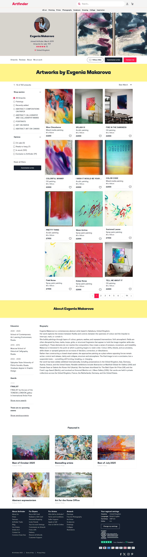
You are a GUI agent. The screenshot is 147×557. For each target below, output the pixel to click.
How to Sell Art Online (56, 525)
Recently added (22, 105)
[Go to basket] (132, 4)
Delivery (31, 532)
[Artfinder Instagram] (128, 554)
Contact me (130, 60)
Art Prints (70, 519)
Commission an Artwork (37, 527)
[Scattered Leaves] (119, 215)
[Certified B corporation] (109, 534)
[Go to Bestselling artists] (73, 451)
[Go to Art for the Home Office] (73, 488)
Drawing (85, 10)
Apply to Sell (52, 522)
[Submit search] (79, 3)
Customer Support (35, 537)
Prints (58, 10)
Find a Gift (32, 530)
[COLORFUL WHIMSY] (59, 164)
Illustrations (71, 530)
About (29, 60)
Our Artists (16, 527)
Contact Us (16, 532)
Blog (13, 525)
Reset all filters (20, 162)
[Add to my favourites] (70, 135)
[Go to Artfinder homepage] (20, 3)
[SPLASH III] (89, 113)
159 (49, 44)
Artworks (14, 60)
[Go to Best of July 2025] (116, 451)
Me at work (37, 60)
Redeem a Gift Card (36, 517)
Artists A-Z (16, 530)
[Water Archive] (89, 216)
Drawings (70, 525)
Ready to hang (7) (23, 147)
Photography (67, 10)
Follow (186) (97, 60)
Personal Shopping (35, 519)
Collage (92, 10)
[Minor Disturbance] (59, 113)
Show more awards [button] (18, 401)
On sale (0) (20, 143)
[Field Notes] (59, 267)
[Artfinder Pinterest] (132, 554)
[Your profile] (127, 4)
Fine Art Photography (74, 517)
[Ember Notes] (89, 267)
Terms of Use (30, 552)
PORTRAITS (21, 121)
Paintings (19, 102)
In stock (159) (21, 150)
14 (127, 296)
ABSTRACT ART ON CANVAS (27, 129)
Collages (70, 527)
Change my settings (110, 526)
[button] (27, 92)
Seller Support (53, 519)
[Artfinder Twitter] (124, 554)
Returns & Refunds (35, 535)
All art (44, 10)
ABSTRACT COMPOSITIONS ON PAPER (27, 110)
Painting (52, 10)
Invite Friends (33, 522)
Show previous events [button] (20, 415)
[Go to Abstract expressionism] (31, 488)
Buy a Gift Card (34, 514)
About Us (15, 514)
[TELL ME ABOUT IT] (119, 266)
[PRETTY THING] (59, 215)
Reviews (22, 60)
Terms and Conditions (55, 517)
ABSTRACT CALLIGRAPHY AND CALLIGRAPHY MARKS (27, 116)
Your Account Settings (36, 525)
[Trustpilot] (117, 542)
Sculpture (76, 10)
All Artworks (20, 98)
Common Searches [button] (19, 535)
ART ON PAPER (22, 125)
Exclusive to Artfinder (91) (26, 154)
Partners (15, 519)
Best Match (123, 85)
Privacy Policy (41, 552)
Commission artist (113, 60)
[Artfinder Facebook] (120, 554)
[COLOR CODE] (119, 164)
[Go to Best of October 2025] (31, 451)
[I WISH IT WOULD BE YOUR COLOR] (89, 164)
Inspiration (101, 10)
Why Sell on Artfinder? (56, 514)
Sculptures (70, 522)
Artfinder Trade (17, 522)
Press (14, 517)
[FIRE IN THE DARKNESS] (119, 113)
